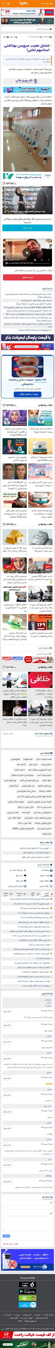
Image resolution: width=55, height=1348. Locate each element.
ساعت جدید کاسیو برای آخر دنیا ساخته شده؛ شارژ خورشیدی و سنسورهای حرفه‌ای (28, 296)
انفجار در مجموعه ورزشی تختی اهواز (35, 857)
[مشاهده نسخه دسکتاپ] (3, 3)
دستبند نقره (33, 764)
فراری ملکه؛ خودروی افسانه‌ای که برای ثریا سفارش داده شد (29, 899)
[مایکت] (27, 1305)
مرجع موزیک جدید (44, 775)
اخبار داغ (33, 894)
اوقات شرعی (44, 886)
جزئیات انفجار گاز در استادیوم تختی (36, 852)
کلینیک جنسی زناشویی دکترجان (39, 801)
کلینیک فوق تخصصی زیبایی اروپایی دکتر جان (34, 796)
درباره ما (17, 1314)
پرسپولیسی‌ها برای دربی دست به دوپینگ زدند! (34, 913)
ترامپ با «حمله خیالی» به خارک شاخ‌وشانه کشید (33, 976)
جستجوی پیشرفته (30, 1321)
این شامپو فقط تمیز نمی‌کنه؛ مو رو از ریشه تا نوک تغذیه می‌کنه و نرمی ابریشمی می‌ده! (28, 319)
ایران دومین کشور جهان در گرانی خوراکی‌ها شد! (34, 927)
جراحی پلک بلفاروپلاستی (26, 791)
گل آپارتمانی (13, 785)
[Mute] (9, 212)
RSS (19, 1321)
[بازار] (27, 1298)
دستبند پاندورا (20, 769)
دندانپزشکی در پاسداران (42, 812)
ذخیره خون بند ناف (44, 807)
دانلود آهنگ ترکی (14, 817)
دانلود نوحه (26, 812)
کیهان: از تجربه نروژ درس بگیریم (39, 944)
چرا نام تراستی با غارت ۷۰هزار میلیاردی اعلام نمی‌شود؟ (32, 949)
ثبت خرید (27, 228)
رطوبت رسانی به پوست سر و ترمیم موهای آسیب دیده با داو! (29, 314)
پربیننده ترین (19, 894)
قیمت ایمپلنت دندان (43, 759)
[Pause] (5, 212)
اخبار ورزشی (27, 1314)
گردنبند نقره (21, 764)
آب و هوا (19, 875)
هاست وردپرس (13, 812)
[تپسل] (3, 183)
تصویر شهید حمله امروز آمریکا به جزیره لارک (34, 908)
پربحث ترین (5, 894)
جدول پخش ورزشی (15, 886)
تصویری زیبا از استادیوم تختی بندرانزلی (34, 848)
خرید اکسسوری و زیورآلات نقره (39, 769)
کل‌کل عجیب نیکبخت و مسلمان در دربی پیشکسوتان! (31, 953)
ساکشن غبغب (46, 764)
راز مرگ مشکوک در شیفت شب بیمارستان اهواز (34, 922)
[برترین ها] (24, 3)
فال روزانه (19, 880)
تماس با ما (7, 1314)
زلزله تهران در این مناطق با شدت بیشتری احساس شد (32, 963)
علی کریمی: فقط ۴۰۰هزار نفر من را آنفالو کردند (34, 940)
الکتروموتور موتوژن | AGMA (23, 828)
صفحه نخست (48, 1314)
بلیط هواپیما (28, 759)
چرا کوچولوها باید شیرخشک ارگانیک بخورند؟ (35, 330)
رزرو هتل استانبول (44, 785)
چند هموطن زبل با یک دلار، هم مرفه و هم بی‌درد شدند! (31, 935)
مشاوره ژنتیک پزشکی (16, 801)
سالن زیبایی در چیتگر (26, 807)
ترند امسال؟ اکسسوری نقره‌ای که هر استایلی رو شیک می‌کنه (29, 310)
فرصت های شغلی (42, 1318)
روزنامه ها (45, 870)
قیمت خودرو (44, 875)
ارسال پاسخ (7, 1011)
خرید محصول (27, 277)
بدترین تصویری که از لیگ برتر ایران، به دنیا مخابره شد (32, 904)
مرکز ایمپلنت (46, 833)
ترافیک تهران (44, 880)
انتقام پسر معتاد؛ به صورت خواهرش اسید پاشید (33, 967)
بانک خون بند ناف (24, 823)
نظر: (51, 1213)
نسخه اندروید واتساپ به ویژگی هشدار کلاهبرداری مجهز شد (29, 931)
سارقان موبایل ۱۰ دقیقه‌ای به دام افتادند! (35, 972)
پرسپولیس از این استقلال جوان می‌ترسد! (36, 985)
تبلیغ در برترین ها (27, 1318)
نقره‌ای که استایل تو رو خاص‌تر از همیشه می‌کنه (34, 304)
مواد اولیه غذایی (10, 780)
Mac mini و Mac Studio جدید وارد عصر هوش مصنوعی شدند (28, 307)
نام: (51, 1202)
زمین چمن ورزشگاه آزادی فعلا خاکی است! (35, 917)
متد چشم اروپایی (28, 785)
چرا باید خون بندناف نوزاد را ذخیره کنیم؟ (37, 300)
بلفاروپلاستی (15, 759)
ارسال (6, 1236)
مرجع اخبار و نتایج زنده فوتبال (22, 775)
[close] (2, 1329)
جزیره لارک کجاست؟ (43, 958)
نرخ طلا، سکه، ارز (16, 870)
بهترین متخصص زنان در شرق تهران (38, 817)
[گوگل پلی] (27, 1292)
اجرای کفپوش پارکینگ (43, 823)
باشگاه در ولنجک (45, 791)
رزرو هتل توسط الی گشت (29, 780)
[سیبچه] (27, 1285)
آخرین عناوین (46, 894)
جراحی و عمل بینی (44, 828)
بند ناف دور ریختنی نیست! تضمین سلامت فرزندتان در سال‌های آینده (28, 325)
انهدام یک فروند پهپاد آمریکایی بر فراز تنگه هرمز (34, 981)
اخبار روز (38, 1314)
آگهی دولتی (14, 1318)
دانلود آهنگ (46, 780)
